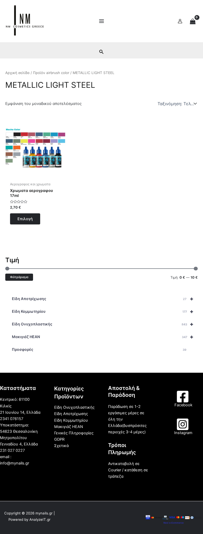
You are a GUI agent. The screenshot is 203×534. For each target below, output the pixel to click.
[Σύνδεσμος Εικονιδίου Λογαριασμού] (180, 21)
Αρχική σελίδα (17, 73)
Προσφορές (99, 349)
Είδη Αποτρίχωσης (102, 299)
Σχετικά (61, 445)
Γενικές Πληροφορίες (74, 433)
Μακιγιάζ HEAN (102, 337)
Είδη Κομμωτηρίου (102, 311)
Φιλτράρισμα (19, 277)
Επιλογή (25, 219)
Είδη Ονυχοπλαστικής (102, 324)
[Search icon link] (101, 53)
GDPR (59, 439)
